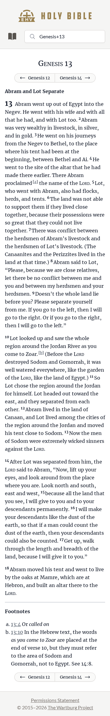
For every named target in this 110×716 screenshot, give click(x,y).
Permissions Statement (55, 700)
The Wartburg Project (70, 707)
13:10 (17, 632)
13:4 (16, 624)
